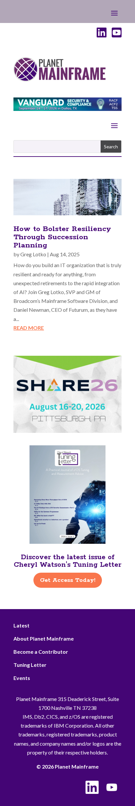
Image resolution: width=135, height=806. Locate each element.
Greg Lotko (33, 254)
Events (21, 678)
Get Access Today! (67, 580)
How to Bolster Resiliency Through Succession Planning (62, 237)
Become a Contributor (40, 651)
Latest (21, 625)
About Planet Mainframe (43, 638)
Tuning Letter (30, 665)
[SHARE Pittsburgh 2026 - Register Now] (67, 431)
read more (28, 328)
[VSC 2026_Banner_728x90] (67, 109)
